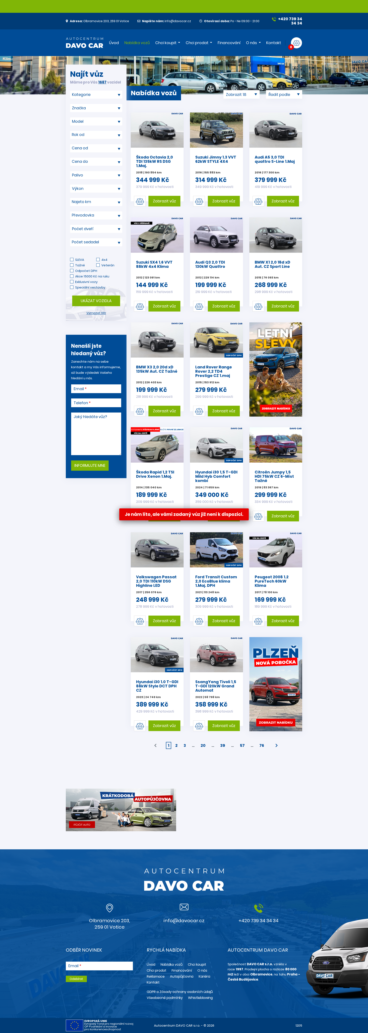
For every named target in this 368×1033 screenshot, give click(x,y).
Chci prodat (197, 43)
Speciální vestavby (90, 287)
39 (222, 745)
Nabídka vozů (137, 43)
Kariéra (204, 976)
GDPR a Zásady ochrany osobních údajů (180, 991)
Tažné (80, 265)
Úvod (114, 43)
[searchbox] (94, 94)
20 (203, 745)
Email (79, 389)
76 (261, 745)
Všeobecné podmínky (165, 997)
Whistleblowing (200, 997)
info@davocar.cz (166, 21)
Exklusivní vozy (86, 282)
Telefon (81, 403)
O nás (251, 43)
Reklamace (156, 976)
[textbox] (96, 135)
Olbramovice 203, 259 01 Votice (99, 21)
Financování (229, 43)
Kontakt (273, 43)
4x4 (104, 259)
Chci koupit (166, 43)
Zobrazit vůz (164, 201)
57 (242, 745)
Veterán (107, 265)
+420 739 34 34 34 (289, 21)
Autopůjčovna (181, 976)
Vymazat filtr (96, 313)
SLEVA (79, 259)
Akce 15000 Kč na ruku (92, 276)
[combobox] (96, 95)
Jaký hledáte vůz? (90, 417)
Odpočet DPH (86, 270)
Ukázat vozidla (96, 300)
